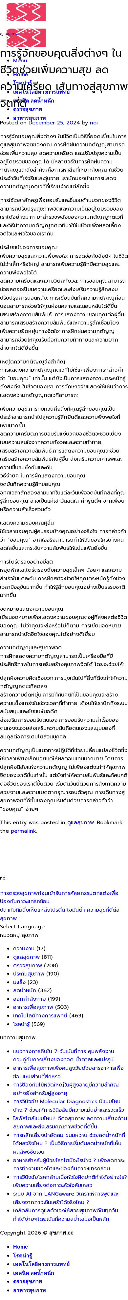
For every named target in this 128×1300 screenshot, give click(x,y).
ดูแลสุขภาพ (9, 34)
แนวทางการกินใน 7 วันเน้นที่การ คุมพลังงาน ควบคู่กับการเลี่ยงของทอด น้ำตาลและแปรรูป (63, 1056)
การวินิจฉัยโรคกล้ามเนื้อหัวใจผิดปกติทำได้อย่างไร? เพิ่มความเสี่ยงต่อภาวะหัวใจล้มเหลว (70, 1181)
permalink (23, 831)
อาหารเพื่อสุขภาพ (33, 1007)
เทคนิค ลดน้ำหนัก (33, 100)
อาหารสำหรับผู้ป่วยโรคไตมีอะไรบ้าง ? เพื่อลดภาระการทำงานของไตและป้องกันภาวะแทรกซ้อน (68, 1165)
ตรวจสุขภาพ (27, 109)
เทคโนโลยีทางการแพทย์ (40, 1016)
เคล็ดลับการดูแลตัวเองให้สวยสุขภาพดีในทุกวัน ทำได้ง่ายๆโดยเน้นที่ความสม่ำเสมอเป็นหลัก (65, 1215)
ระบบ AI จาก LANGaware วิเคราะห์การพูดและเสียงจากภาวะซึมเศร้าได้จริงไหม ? (65, 1198)
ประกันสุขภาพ (28, 974)
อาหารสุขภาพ (29, 118)
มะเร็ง (19, 982)
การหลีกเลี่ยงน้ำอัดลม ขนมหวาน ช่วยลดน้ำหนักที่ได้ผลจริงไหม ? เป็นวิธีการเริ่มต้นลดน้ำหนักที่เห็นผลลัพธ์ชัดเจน (69, 1143)
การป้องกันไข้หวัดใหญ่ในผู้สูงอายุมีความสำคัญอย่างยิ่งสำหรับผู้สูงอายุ (66, 1089)
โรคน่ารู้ (21, 1024)
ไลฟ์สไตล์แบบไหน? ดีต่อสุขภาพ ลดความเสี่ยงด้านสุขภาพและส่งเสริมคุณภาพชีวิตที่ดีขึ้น (70, 1123)
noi (94, 123)
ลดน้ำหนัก (24, 990)
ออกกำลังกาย (29, 999)
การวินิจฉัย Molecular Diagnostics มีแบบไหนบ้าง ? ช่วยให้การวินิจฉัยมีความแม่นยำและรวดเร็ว (68, 1106)
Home (20, 1247)
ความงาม (23, 949)
